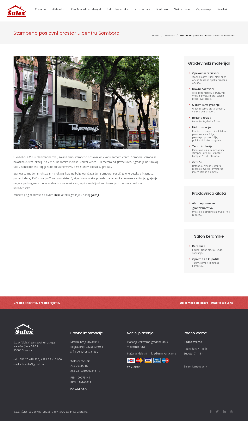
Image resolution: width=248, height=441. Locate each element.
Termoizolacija (202, 146)
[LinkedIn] (224, 411)
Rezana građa (201, 117)
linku (57, 195)
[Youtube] (231, 411)
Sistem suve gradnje (206, 105)
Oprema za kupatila (206, 259)
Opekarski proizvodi (205, 73)
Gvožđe (197, 162)
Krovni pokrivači (203, 89)
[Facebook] (210, 411)
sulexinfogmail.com (33, 364)
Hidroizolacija (201, 127)
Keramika (198, 246)
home (155, 35)
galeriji (95, 195)
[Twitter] (217, 411)
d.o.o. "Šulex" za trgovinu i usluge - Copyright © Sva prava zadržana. (51, 411)
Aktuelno (169, 35)
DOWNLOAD (78, 389)
